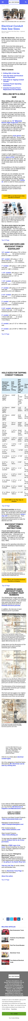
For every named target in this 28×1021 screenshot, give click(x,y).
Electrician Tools (15, 953)
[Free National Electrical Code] (5, 962)
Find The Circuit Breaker (17, 945)
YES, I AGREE (14, 1013)
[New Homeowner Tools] (5, 932)
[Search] (26, 2)
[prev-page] (3, 968)
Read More (14, 1009)
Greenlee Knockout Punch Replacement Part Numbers (12, 89)
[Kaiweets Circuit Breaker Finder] (5, 939)
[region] (14, 1008)
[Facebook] (8, 919)
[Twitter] (11, 919)
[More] (22, 919)
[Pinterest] (15, 919)
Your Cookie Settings (14, 1018)
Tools (7, 6)
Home (3, 6)
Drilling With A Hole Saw (11, 73)
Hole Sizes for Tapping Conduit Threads (13, 80)
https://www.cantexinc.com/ (11, 829)
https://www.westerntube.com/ (12, 819)
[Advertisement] (14, 354)
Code (3, 964)
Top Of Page (5, 240)
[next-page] (5, 968)
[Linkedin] (18, 919)
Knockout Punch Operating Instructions (12, 84)
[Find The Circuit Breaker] (5, 947)
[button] (2, 2)
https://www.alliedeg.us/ (10, 835)
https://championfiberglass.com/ (12, 824)
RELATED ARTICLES (8, 927)
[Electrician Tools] (5, 954)
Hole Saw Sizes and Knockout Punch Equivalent (13, 76)
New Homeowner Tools (17, 930)
